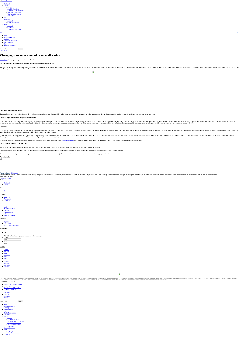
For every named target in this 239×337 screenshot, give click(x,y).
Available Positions (13, 9)
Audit (5, 35)
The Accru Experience (14, 14)
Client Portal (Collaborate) (15, 29)
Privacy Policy (8, 286)
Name (6, 237)
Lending (6, 39)
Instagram (7, 265)
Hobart (6, 253)
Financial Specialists (68, 140)
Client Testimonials (13, 22)
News (5, 17)
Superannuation (8, 42)
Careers (6, 5)
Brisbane (6, 251)
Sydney (6, 258)
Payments (10, 26)
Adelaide (6, 250)
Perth (5, 256)
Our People (7, 4)
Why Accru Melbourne (14, 12)
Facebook (7, 261)
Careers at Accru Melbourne (15, 10)
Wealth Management (10, 45)
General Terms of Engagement (13, 284)
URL (5, 232)
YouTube (6, 266)
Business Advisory (9, 37)
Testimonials (7, 199)
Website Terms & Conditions (12, 288)
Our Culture (11, 16)
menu (1, 32)
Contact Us (3, 51)
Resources (7, 24)
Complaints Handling (10, 289)
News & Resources (9, 328)
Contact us (7, 200)
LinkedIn (6, 263)
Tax (5, 44)
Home (2, 60)
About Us (7, 19)
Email (6, 241)
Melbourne (14, 173)
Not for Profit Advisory (10, 40)
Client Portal (11, 27)
